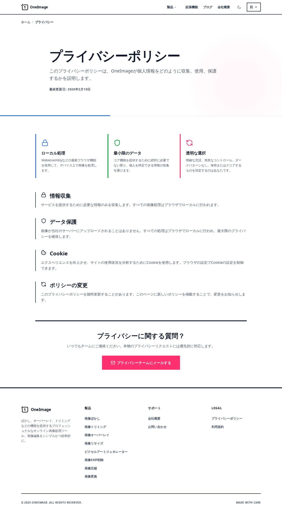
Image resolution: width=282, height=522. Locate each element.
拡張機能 (192, 7)
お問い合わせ (157, 427)
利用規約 (218, 427)
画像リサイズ (94, 443)
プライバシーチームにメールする (144, 362)
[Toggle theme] (239, 7)
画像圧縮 (91, 468)
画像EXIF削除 (94, 460)
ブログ (207, 7)
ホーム (25, 22)
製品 (170, 7)
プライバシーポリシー (227, 418)
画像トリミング (95, 427)
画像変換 (91, 476)
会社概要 (224, 7)
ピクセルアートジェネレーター (106, 452)
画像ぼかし (92, 418)
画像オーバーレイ (97, 435)
